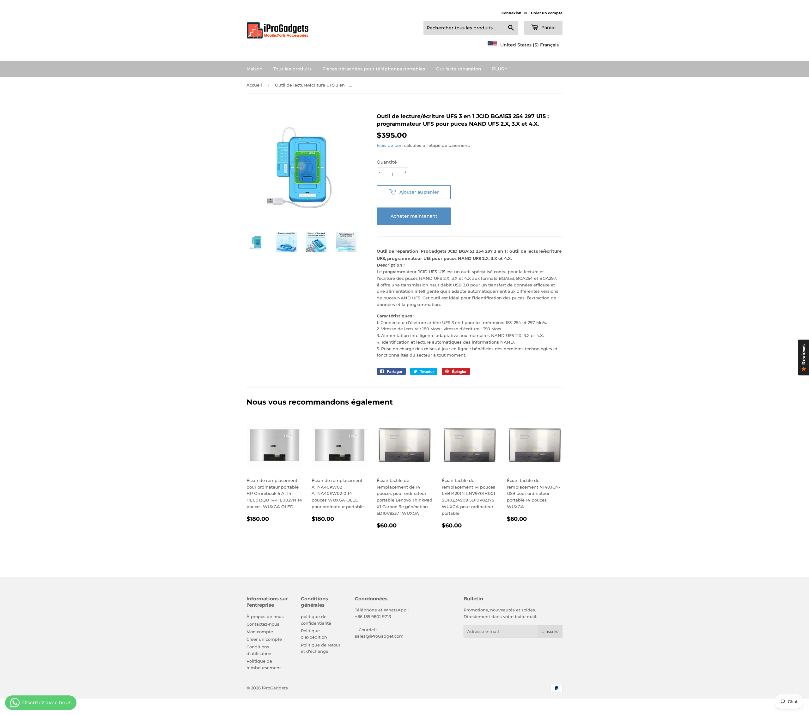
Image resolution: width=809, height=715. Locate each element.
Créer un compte (547, 13)
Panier (548, 27)
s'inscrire (550, 631)
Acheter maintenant (414, 216)
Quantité (387, 162)
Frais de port (390, 145)
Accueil (254, 84)
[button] (523, 45)
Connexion (511, 13)
